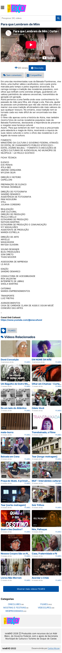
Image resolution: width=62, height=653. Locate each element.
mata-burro (7, 432)
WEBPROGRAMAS (14, 611)
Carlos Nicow (54, 648)
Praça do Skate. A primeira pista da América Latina (28, 480)
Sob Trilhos (38, 505)
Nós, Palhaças (39, 529)
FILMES (11, 330)
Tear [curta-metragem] (13, 505)
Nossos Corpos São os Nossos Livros (21, 553)
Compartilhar (36, 75)
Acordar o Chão (40, 577)
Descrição (38, 68)
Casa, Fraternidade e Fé (44, 553)
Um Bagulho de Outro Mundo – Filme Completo (26, 383)
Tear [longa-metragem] (44, 456)
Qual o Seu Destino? (12, 529)
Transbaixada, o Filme (43, 432)
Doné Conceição (10, 359)
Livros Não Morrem (11, 577)
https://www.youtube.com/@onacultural (21, 320)
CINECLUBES (14, 604)
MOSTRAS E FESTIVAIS (14, 607)
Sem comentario (13, 75)
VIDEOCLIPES (44, 607)
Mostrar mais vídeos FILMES (31, 589)
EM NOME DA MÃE (42, 359)
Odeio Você (38, 408)
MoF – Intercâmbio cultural (46, 480)
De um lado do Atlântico (14, 408)
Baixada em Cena (10, 456)
